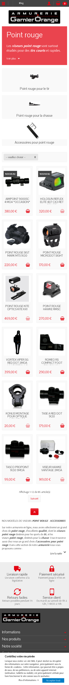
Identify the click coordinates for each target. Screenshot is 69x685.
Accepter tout (53, 680)
